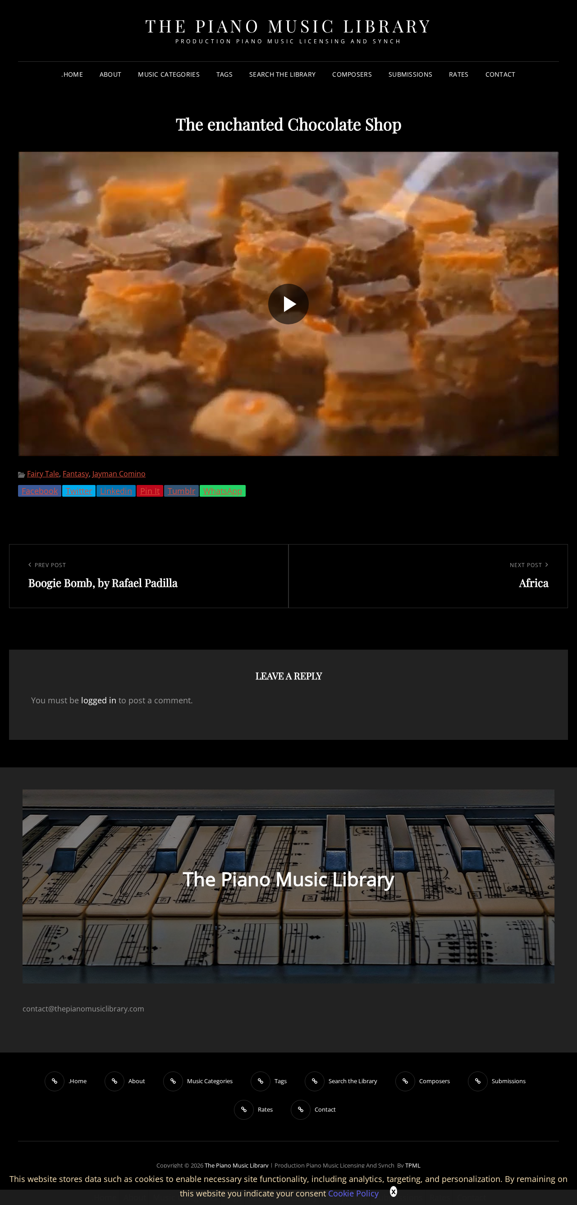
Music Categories (169, 74)
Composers (352, 74)
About (110, 74)
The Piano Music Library (288, 25)
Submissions (410, 74)
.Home (71, 74)
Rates (458, 74)
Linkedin (116, 490)
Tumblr (181, 490)
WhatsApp (222, 490)
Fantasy (76, 474)
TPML (413, 1165)
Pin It (150, 490)
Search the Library (282, 74)
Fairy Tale (43, 474)
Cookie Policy (353, 1193)
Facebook (40, 490)
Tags (224, 74)
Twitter (79, 490)
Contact (500, 74)
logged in (98, 700)
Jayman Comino (119, 474)
